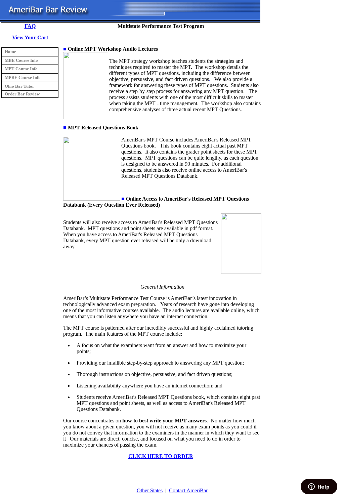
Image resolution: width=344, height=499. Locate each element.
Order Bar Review (22, 93)
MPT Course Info (21, 68)
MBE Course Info (21, 60)
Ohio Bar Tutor (19, 86)
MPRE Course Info (23, 77)
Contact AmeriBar (188, 490)
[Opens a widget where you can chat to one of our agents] (318, 487)
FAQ (30, 26)
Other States (150, 490)
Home (10, 51)
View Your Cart (30, 37)
